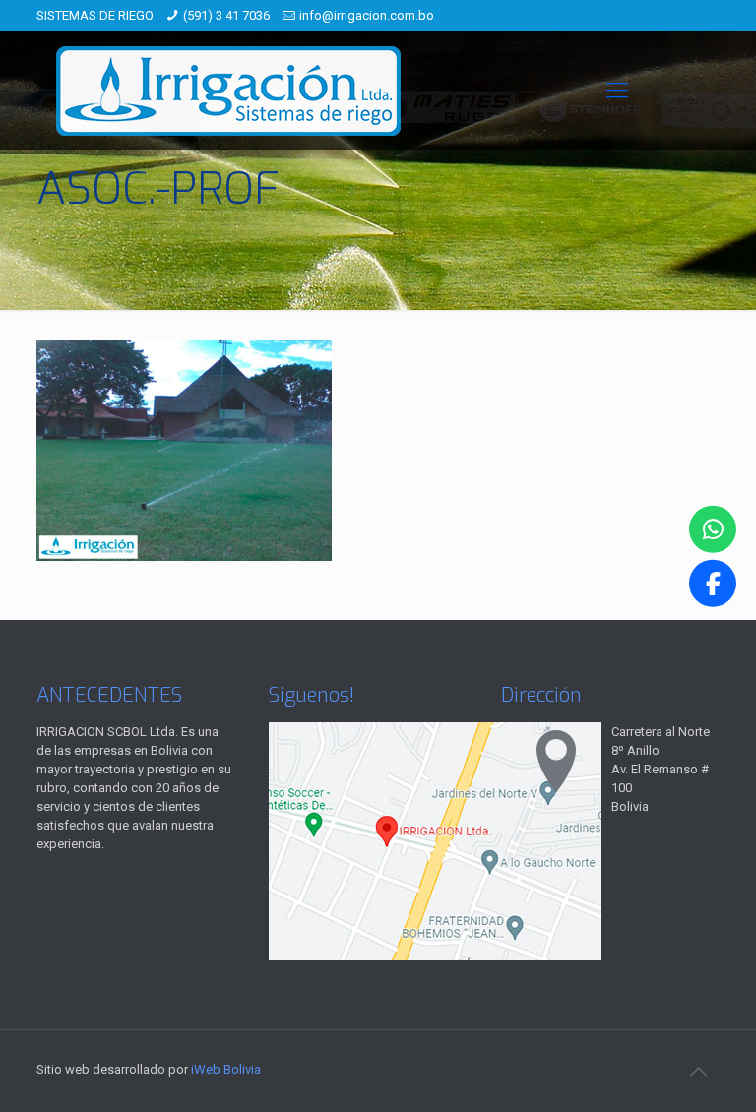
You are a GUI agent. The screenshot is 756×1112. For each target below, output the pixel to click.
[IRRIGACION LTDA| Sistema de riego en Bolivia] (228, 90)
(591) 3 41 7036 (226, 15)
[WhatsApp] (712, 529)
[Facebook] (712, 582)
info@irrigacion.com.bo (366, 15)
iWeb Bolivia (226, 1069)
